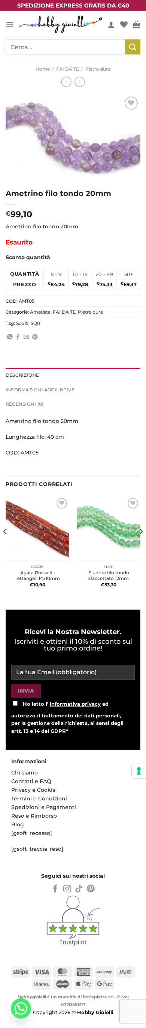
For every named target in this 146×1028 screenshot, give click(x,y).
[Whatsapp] (21, 1008)
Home (43, 69)
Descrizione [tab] (22, 375)
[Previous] (5, 546)
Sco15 (22, 323)
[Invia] (132, 46)
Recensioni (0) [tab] (24, 404)
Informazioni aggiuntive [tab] (40, 389)
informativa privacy (75, 704)
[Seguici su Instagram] (67, 889)
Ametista (40, 312)
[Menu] (10, 24)
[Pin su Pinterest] (35, 337)
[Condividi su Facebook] (18, 337)
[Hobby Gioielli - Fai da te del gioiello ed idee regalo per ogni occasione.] (60, 24)
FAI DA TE (67, 69)
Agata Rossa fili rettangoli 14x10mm (37, 575)
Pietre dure (97, 69)
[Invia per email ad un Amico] (26, 337)
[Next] (141, 546)
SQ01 (36, 323)
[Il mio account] (111, 24)
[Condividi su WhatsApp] (10, 337)
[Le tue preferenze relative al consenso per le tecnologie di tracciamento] (139, 771)
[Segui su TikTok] (79, 889)
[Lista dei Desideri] (124, 24)
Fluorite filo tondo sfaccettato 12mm (108, 575)
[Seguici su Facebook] (55, 889)
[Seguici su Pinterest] (91, 889)
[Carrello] (136, 24)
